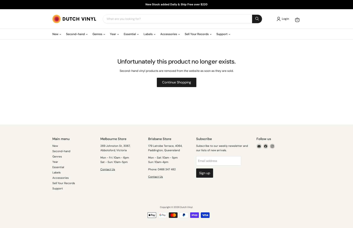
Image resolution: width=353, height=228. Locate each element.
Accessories (169, 34)
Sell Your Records (197, 34)
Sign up (204, 173)
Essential (130, 34)
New (55, 34)
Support (222, 34)
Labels (148, 34)
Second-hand (75, 34)
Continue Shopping (176, 82)
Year (113, 34)
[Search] (257, 19)
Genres (97, 34)
